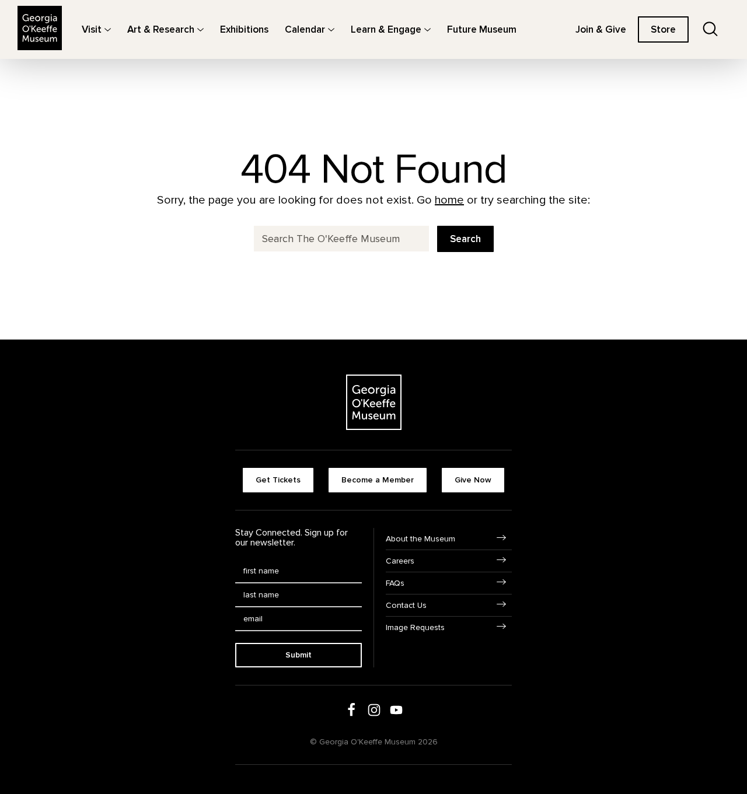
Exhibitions (244, 29)
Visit (92, 29)
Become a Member (377, 480)
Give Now (473, 480)
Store (663, 29)
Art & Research (160, 29)
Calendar (305, 29)
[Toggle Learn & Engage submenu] (427, 29)
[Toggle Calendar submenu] (331, 29)
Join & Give (600, 29)
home (449, 200)
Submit (298, 655)
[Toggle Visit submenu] (107, 29)
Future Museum (481, 29)
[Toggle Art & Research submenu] (200, 29)
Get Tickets (278, 480)
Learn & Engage (386, 29)
